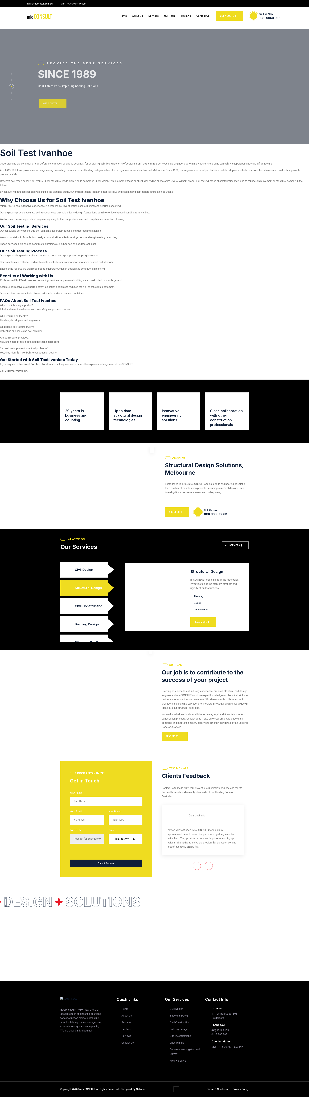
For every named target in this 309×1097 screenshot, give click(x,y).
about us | (175, 512)
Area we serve (178, 1060)
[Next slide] (209, 866)
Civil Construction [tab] (89, 606)
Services (153, 15)
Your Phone (115, 811)
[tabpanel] (187, 597)
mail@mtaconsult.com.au (40, 3)
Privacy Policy (241, 1089)
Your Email (76, 811)
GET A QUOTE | (50, 103)
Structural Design (179, 1015)
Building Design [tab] (87, 624)
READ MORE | (173, 736)
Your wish (75, 830)
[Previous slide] (197, 866)
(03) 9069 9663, (220, 1030)
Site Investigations (180, 1035)
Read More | (201, 622)
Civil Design (176, 1008)
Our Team (170, 15)
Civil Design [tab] (84, 570)
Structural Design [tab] (88, 588)
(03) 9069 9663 (270, 18)
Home (123, 15)
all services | (233, 545)
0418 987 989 (13, 370)
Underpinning (177, 1042)
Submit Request (106, 863)
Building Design (178, 1029)
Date (111, 830)
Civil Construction (179, 1022)
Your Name (76, 792)
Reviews (186, 15)
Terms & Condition (217, 1089)
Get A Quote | (228, 16)
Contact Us (203, 15)
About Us (137, 15)
